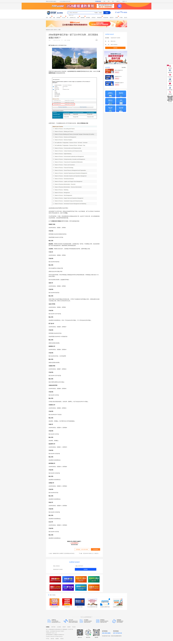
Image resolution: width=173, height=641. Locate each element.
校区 (113, 1)
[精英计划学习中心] (81, 579)
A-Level (63, 17)
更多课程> (124, 67)
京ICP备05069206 (49, 634)
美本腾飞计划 (72, 17)
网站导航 (52, 638)
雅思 (50, 17)
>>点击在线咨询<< (74, 543)
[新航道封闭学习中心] (94, 579)
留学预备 (88, 17)
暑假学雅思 (53, 626)
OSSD (116, 17)
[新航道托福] (68, 579)
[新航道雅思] (55, 579)
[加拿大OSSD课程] (94, 587)
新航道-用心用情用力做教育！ (51, 1)
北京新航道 (59, 626)
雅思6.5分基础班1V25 (119, 70)
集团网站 (57, 638)
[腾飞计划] (68, 587)
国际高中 (112, 17)
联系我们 (62, 638)
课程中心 (118, 1)
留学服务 (58, 17)
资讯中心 (55, 29)
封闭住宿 (93, 17)
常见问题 (73, 626)
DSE (78, 17)
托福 (54, 17)
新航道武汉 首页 (49, 29)
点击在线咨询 (95, 549)
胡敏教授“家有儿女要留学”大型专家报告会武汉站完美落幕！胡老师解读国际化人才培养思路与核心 (73, 553)
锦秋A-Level (71, 15)
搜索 (107, 12)
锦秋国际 (83, 17)
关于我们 (47, 638)
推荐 (59, 29)
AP (67, 17)
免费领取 (86, 569)
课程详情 (117, 72)
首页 (47, 17)
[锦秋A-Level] (55, 587)
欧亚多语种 (105, 17)
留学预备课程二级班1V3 (119, 82)
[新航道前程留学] (81, 587)
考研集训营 (99, 17)
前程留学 (64, 626)
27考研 (121, 17)
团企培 (125, 17)
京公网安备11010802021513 (58, 634)
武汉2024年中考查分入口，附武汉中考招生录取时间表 (94, 553)
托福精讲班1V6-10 (118, 76)
